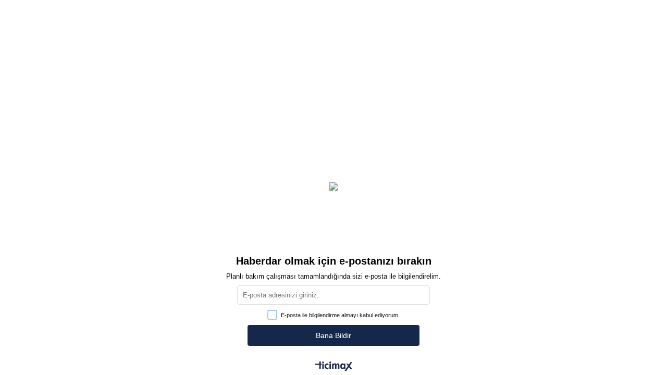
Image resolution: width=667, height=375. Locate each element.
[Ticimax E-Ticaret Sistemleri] (334, 366)
